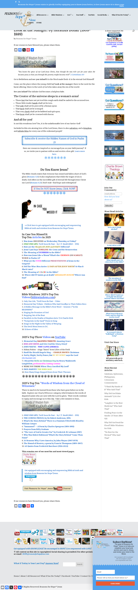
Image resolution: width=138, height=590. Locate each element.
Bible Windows (56, 15)
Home (16, 576)
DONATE (30, 23)
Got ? (69, 15)
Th (25, 252)
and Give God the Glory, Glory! (45, 344)
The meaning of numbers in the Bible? (114, 279)
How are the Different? (47, 247)
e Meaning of (32, 252)
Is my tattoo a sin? (114, 245)
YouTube (91, 15)
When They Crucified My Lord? (46, 366)
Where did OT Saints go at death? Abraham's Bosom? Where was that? (114, 297)
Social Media (102, 15)
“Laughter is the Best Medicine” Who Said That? (113, 406)
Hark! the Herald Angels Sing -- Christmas (51, 352)
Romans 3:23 (33, 177)
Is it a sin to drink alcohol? (114, 228)
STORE (39, 23)
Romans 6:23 (36, 183)
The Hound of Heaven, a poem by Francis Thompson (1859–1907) (53, 443)
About (29, 15)
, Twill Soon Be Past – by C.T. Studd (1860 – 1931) (51, 415)
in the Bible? (50, 252)
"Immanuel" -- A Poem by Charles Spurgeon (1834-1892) (49, 426)
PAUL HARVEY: (38, 369)
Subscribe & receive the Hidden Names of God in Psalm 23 (54, 140)
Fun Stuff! (79, 15)
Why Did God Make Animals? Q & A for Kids (112, 396)
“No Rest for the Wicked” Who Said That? (112, 435)
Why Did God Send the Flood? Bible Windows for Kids (114, 425)
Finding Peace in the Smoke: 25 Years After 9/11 (113, 416)
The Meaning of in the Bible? (41, 272)
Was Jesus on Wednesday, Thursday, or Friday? (50, 241)
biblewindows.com (43, 297)
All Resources (41, 15)
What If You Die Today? (120, 15)
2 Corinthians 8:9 (77, 75)
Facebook (66, 576)
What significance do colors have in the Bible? (114, 261)
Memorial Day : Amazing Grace (47, 341)
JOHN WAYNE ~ (41, 347)
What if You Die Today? (50, 576)
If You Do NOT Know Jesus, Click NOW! (54, 188)
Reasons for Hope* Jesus (26, 39)
